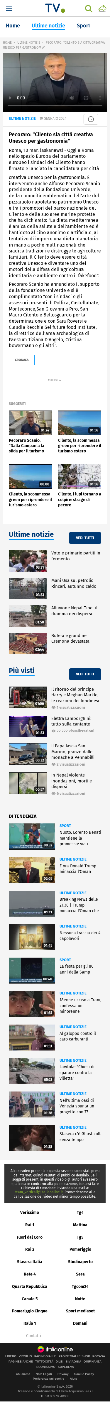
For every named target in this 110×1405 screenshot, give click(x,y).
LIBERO (10, 1356)
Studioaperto (80, 1261)
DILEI (59, 1361)
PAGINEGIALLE (45, 1356)
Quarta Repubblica (29, 1286)
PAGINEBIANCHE (21, 1361)
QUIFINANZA (92, 1361)
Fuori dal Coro (30, 1237)
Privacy (63, 1374)
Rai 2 (29, 1249)
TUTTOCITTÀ (44, 1361)
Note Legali (44, 1374)
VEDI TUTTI (85, 538)
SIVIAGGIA (73, 1361)
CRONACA (21, 360)
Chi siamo (23, 1374)
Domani (80, 1323)
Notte (80, 1298)
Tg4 (80, 1212)
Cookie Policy (84, 1374)
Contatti (33, 1336)
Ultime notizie (48, 25)
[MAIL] (102, 8)
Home (13, 25)
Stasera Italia (29, 1261)
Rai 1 (29, 1224)
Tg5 (80, 1237)
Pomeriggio (80, 1249)
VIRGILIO (25, 1356)
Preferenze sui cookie (48, 1378)
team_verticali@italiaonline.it (39, 1192)
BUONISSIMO (45, 1366)
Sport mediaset (80, 1311)
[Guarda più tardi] (91, 119)
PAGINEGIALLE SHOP (74, 1356)
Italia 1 (29, 1323)
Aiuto (73, 1378)
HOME (7, 43)
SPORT (65, 825)
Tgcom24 (80, 1286)
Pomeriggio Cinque (30, 1311)
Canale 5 (30, 1298)
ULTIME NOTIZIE (28, 43)
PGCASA (98, 1356)
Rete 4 (30, 1274)
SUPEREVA (66, 1366)
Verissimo (29, 1212)
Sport (83, 25)
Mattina (80, 1224)
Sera (80, 1274)
